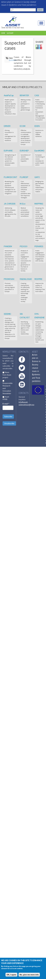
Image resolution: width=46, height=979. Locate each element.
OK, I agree (11, 975)
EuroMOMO (39, 150)
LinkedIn (22, 384)
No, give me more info (29, 975)
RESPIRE (38, 279)
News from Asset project (7, 374)
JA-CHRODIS (9, 203)
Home (3, 33)
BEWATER (24, 95)
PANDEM (8, 246)
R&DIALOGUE (26, 279)
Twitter (22, 368)
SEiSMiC (7, 314)
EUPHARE (8, 150)
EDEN (37, 126)
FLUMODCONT (10, 177)
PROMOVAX (9, 279)
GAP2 (37, 177)
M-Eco (22, 203)
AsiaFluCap (9, 95)
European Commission (38, 390)
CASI (36, 95)
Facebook (22, 359)
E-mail (6, 404)
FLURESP (24, 177)
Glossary (10, 33)
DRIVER (7, 126)
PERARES (38, 246)
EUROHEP (24, 150)
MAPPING (38, 203)
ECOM (22, 126)
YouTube (22, 376)
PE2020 (23, 246)
